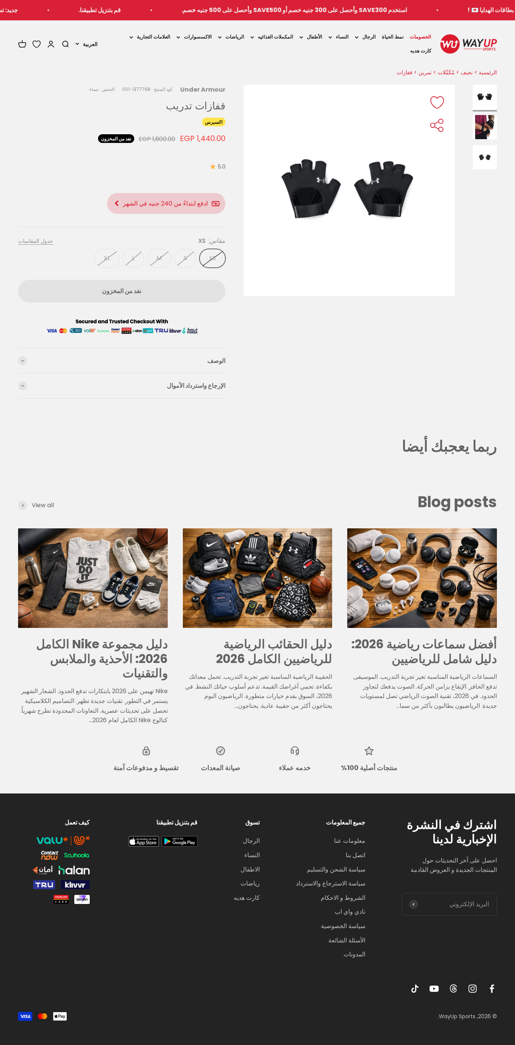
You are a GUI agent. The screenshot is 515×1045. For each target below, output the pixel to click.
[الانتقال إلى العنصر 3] (485, 158)
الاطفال (250, 869)
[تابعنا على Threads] (453, 989)
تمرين (425, 72)
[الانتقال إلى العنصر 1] (485, 98)
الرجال (369, 36)
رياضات (250, 883)
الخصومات (420, 36)
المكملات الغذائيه (275, 36)
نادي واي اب (350, 911)
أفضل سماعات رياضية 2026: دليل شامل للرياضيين (424, 651)
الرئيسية (488, 72)
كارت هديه (420, 50)
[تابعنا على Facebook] (492, 989)
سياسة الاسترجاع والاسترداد (330, 883)
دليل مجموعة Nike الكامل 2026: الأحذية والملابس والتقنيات (102, 658)
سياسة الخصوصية (343, 926)
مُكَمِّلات (446, 72)
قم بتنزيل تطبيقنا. (124, 10)
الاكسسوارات (198, 36)
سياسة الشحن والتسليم (336, 869)
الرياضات (234, 36)
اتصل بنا (355, 855)
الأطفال (314, 36)
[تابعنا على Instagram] (472, 989)
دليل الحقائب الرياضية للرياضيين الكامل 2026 (274, 651)
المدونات (354, 954)
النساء (342, 36)
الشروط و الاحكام (343, 897)
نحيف (467, 72)
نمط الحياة (393, 36)
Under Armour (202, 89)
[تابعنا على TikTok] (415, 989)
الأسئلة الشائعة (346, 940)
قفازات (404, 72)
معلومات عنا (349, 840)
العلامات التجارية (153, 36)
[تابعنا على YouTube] (434, 989)
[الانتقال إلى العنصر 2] (485, 128)
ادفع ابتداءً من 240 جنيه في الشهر (165, 203)
